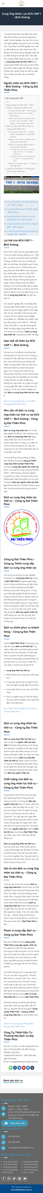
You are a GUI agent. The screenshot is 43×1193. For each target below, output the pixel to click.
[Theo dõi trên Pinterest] (19, 1178)
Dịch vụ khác (8, 1172)
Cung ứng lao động (10, 1162)
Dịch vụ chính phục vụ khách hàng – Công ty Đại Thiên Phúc (23, 140)
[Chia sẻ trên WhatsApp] (11, 1068)
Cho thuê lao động (10, 1164)
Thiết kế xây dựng (10, 1167)
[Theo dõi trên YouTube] (25, 1178)
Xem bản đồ (17, 1123)
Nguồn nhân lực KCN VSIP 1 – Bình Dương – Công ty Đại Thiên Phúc (19, 106)
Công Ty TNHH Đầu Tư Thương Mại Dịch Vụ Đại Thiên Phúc (21, 170)
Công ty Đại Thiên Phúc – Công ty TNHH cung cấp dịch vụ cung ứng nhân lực (22, 134)
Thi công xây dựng (10, 1170)
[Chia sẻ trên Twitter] (19, 1068)
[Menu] (3, 4)
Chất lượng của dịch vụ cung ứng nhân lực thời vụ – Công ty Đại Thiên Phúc (24, 152)
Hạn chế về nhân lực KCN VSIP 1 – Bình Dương (22, 114)
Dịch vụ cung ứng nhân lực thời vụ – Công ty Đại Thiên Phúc (21, 127)
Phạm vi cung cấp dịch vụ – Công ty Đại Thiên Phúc (23, 165)
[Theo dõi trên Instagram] (9, 1178)
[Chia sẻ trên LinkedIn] (28, 1068)
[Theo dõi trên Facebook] (3, 1178)
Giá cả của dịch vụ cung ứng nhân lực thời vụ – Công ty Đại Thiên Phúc (24, 158)
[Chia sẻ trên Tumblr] (32, 1068)
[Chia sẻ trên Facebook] (15, 1068)
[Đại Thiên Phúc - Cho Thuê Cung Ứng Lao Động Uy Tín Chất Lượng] (22, 3)
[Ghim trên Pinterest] (24, 1068)
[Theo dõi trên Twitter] (14, 1178)
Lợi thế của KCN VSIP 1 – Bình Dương (23, 111)
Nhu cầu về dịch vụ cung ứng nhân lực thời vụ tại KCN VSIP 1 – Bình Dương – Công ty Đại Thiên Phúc (22, 120)
